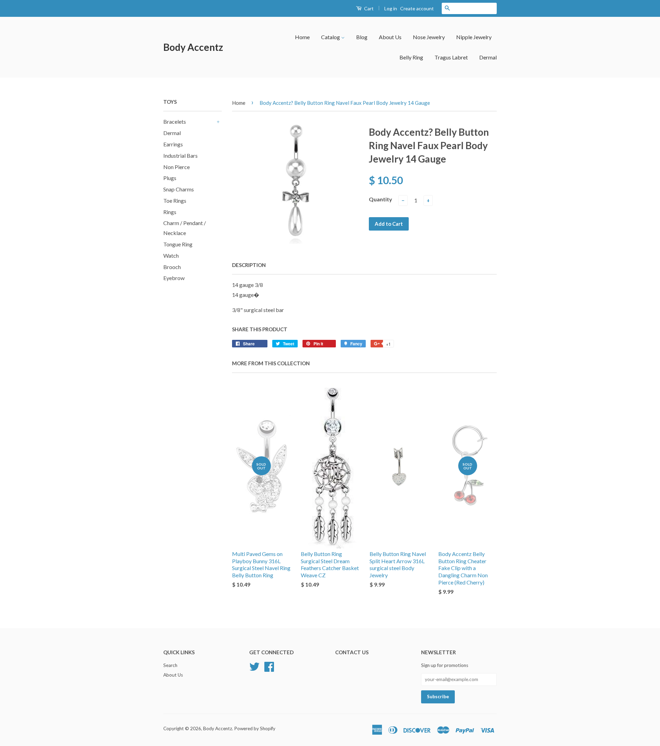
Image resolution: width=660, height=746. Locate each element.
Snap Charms (178, 189)
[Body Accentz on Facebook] (269, 666)
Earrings (173, 144)
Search (170, 665)
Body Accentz (193, 47)
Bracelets (174, 121)
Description (249, 265)
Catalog (331, 37)
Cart (368, 8)
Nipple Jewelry (474, 37)
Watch (171, 255)
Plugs (169, 178)
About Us (390, 37)
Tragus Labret (451, 57)
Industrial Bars (180, 155)
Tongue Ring (177, 244)
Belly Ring (411, 57)
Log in (390, 8)
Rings (169, 212)
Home (302, 37)
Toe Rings (174, 200)
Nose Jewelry (429, 37)
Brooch (172, 267)
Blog (361, 37)
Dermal (488, 57)
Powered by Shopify (254, 728)
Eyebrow (174, 278)
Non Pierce (176, 167)
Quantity (380, 199)
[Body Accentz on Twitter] (254, 666)
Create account (417, 8)
